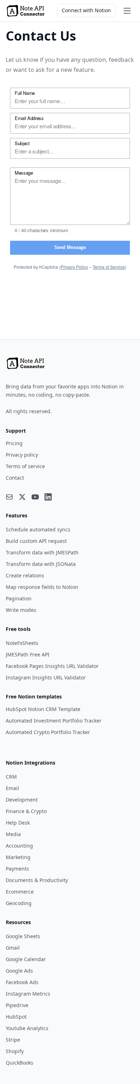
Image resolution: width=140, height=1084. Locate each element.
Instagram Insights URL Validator (46, 677)
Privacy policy (22, 454)
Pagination (19, 598)
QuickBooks (19, 1062)
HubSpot (16, 1016)
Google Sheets (23, 936)
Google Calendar (26, 959)
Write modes (21, 609)
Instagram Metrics (28, 993)
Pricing (14, 443)
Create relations (25, 575)
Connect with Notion (86, 10)
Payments (17, 868)
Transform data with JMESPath (42, 552)
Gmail (13, 947)
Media (13, 834)
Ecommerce (20, 891)
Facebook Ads (22, 982)
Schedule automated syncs (38, 529)
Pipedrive (17, 1005)
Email (12, 788)
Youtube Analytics (27, 1028)
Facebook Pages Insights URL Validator (52, 666)
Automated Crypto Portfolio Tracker (48, 732)
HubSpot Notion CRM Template (43, 709)
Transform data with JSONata (41, 564)
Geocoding (19, 903)
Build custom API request (36, 541)
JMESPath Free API (28, 654)
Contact (15, 477)
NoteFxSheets (22, 643)
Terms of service (25, 466)
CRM (11, 776)
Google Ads (19, 970)
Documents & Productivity (37, 880)
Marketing (18, 857)
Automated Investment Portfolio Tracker (54, 720)
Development (22, 799)
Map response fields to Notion (42, 586)
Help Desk (18, 822)
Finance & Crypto (26, 811)
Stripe (13, 1039)
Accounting (19, 845)
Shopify (15, 1051)
